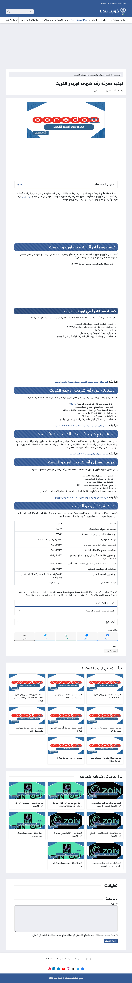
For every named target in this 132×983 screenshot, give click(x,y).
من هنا (73, 404)
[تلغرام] (59, 969)
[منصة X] (73, 969)
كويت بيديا (27, 196)
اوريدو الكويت (110, 651)
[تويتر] (78, 969)
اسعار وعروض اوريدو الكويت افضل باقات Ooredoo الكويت (81, 425)
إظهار (20, 184)
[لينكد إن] (54, 969)
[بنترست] (49, 969)
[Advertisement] (66, 44)
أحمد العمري (111, 91)
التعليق (114, 904)
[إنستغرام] (68, 969)
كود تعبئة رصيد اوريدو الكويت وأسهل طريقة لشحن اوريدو (81, 382)
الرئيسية (117, 74)
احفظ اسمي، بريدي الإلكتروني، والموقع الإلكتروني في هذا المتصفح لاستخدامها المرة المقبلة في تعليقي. (73, 935)
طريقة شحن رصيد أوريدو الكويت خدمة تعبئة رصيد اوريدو (81, 497)
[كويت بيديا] (113, 11)
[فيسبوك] (83, 969)
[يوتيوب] (63, 969)
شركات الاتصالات (91, 776)
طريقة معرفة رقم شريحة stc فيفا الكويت (89, 453)
